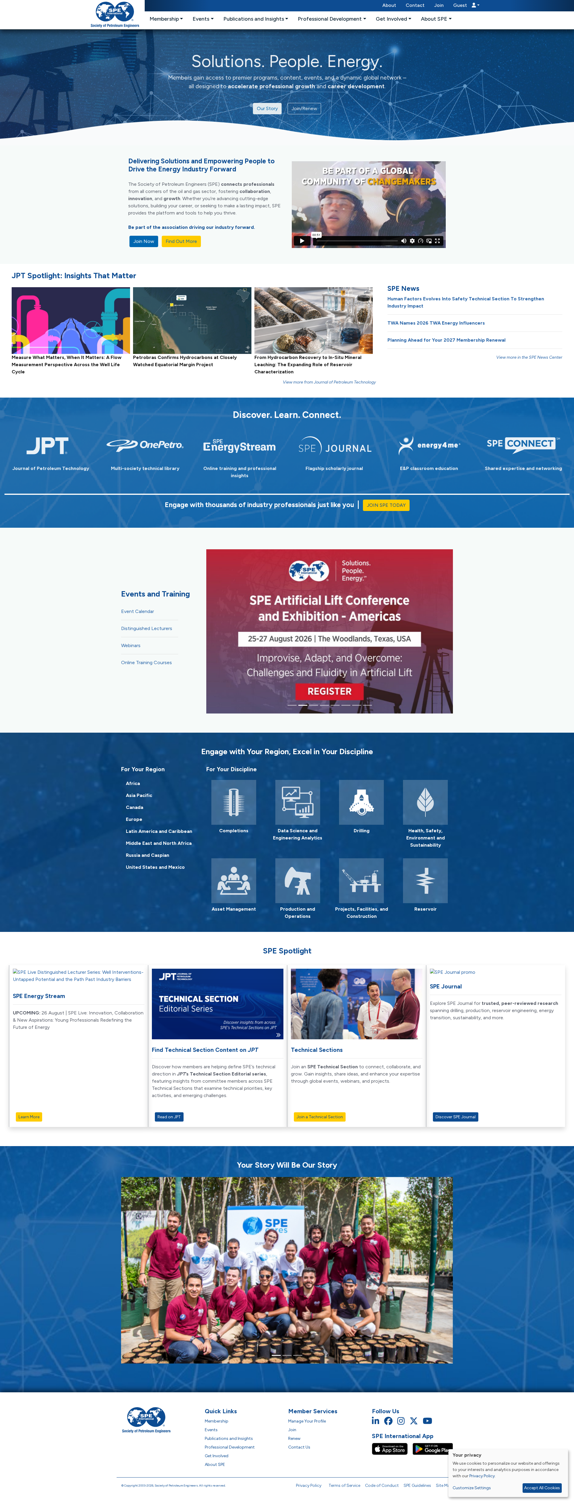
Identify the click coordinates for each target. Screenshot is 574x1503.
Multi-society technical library (145, 468)
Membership (216, 1421)
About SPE (215, 1464)
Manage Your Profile (307, 1421)
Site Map (444, 1485)
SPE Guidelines (417, 1485)
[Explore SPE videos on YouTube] (427, 1421)
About (389, 5)
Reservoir (425, 909)
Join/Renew (304, 108)
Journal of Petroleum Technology (50, 468)
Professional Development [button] (330, 19)
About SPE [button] (434, 19)
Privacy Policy (308, 1485)
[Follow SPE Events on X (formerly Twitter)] (414, 1421)
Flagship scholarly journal (334, 468)
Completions (233, 830)
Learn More (29, 1116)
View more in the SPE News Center (529, 357)
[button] (466, 5)
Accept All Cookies (542, 1487)
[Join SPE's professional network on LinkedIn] (375, 1421)
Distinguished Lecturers (146, 628)
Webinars (131, 645)
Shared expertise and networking (523, 468)
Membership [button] (164, 19)
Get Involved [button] (391, 19)
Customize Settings (472, 1487)
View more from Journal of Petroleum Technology (329, 382)
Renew (294, 1438)
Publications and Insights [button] (253, 19)
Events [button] (201, 19)
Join (439, 5)
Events (211, 1429)
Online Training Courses (146, 662)
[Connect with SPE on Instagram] (401, 1421)
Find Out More (181, 241)
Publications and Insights (229, 1438)
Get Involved (216, 1455)
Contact (415, 5)
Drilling (362, 830)
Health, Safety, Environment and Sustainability (425, 838)
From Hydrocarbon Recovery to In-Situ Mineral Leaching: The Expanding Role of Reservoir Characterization (307, 365)
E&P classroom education (429, 468)
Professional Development (230, 1447)
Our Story (267, 108)
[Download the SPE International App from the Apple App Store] (392, 1448)
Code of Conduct (382, 1485)
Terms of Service (344, 1485)
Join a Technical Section (320, 1116)
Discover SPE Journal (456, 1116)
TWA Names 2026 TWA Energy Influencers (436, 323)
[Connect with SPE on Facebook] (388, 1421)
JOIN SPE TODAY (386, 505)
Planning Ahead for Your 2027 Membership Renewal (446, 340)
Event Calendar (137, 611)
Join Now (143, 241)
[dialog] (508, 1473)
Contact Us (299, 1447)
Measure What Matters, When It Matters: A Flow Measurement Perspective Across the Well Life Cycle (66, 365)
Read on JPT (169, 1116)
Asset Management (234, 909)
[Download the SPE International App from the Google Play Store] (433, 1448)
